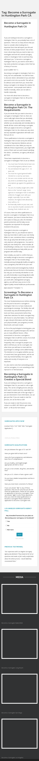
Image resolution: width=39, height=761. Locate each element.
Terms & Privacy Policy (12, 438)
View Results (20, 538)
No (8, 525)
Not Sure (10, 530)
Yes (8, 521)
